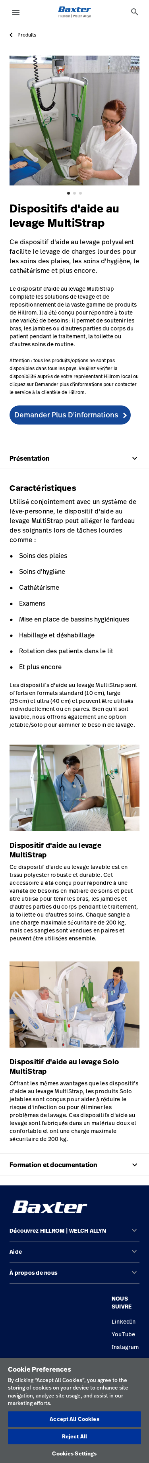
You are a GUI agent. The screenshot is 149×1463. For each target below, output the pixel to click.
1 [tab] (68, 193)
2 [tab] (74, 193)
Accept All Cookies (74, 1418)
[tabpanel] (74, 120)
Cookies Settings (74, 1453)
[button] (74, 1234)
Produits (26, 35)
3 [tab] (80, 193)
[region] (74, 1410)
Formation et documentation (74, 1165)
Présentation (74, 458)
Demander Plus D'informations (66, 414)
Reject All (74, 1436)
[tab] (134, 12)
